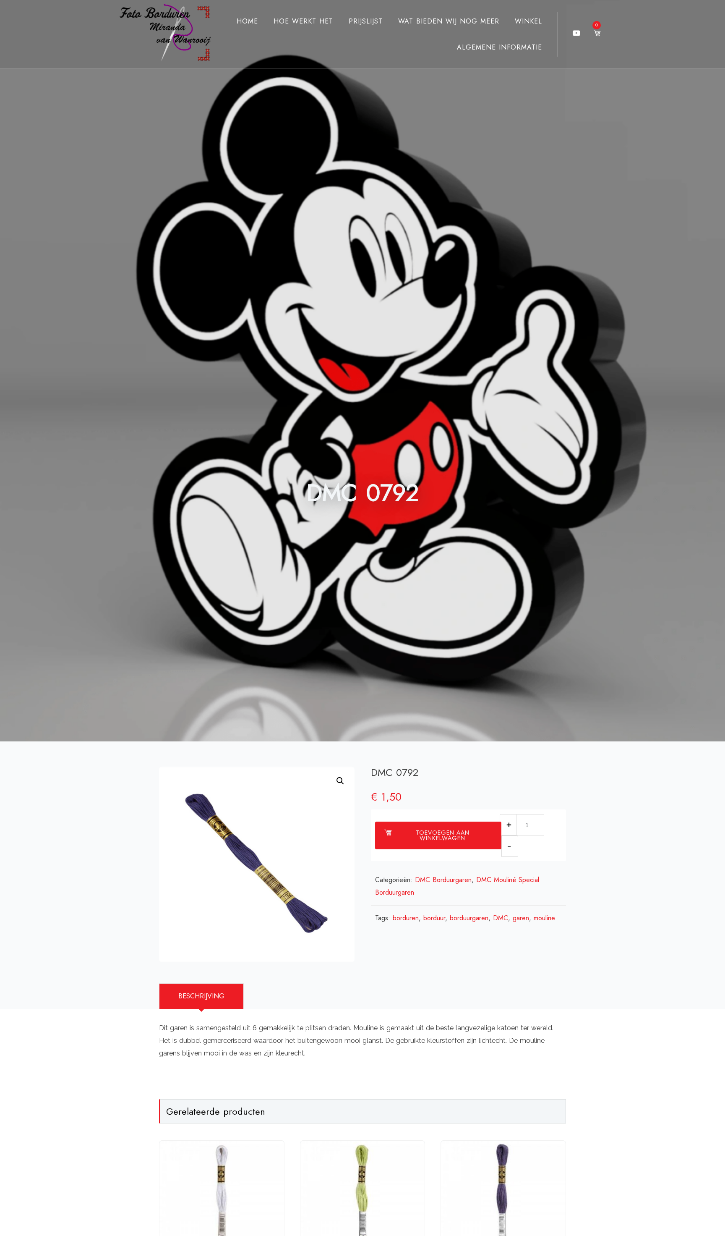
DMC (500, 918)
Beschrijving (201, 996)
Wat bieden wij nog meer (448, 21)
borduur (434, 918)
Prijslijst (366, 21)
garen (521, 918)
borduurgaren (469, 918)
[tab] (201, 996)
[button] (340, 780)
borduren (406, 918)
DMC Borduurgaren (443, 880)
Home (247, 21)
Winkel (528, 21)
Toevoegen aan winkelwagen (442, 835)
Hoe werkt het (303, 21)
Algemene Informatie (499, 47)
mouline (544, 918)
